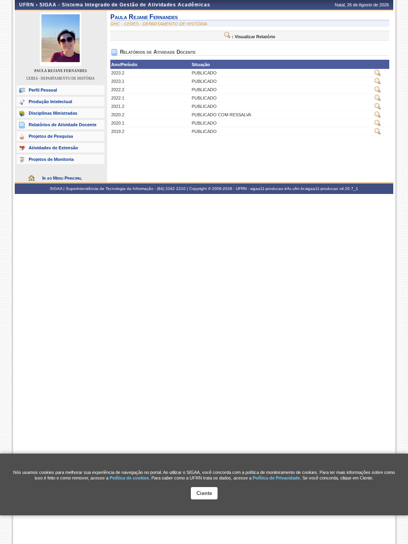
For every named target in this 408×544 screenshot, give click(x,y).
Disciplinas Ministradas (53, 113)
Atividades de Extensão (53, 147)
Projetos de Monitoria (51, 159)
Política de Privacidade (276, 478)
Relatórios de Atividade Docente (62, 124)
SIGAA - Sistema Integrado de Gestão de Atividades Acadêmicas (124, 5)
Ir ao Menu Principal (62, 178)
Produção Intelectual (50, 101)
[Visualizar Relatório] (378, 74)
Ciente (204, 493)
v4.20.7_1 (348, 188)
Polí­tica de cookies (129, 478)
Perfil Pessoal (43, 90)
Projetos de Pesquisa (51, 136)
